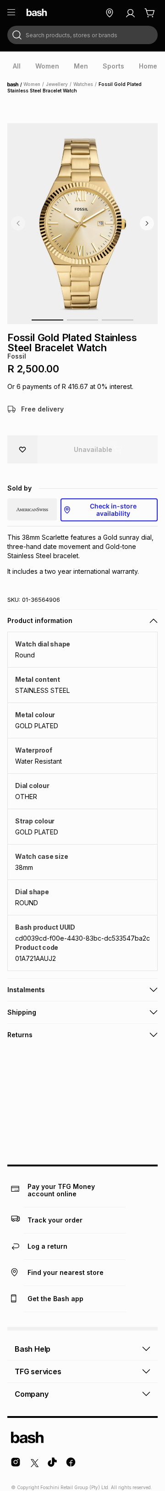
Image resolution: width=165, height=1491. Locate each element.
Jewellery (57, 84)
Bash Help (32, 1349)
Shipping (21, 1012)
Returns (20, 1035)
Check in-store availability (113, 509)
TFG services (38, 1371)
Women (31, 84)
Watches (83, 84)
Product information (39, 620)
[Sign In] (130, 13)
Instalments (26, 990)
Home (15, 84)
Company (32, 1394)
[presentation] (16, 66)
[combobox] (82, 35)
